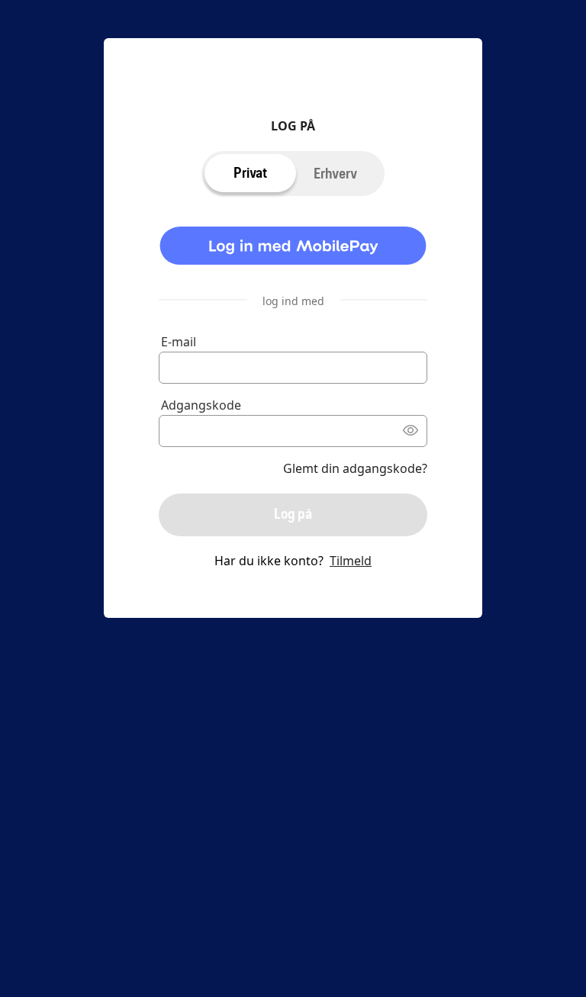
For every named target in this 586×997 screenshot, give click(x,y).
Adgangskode (201, 405)
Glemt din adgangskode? (355, 468)
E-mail (178, 341)
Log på (293, 514)
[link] (293, 248)
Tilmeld (351, 560)
